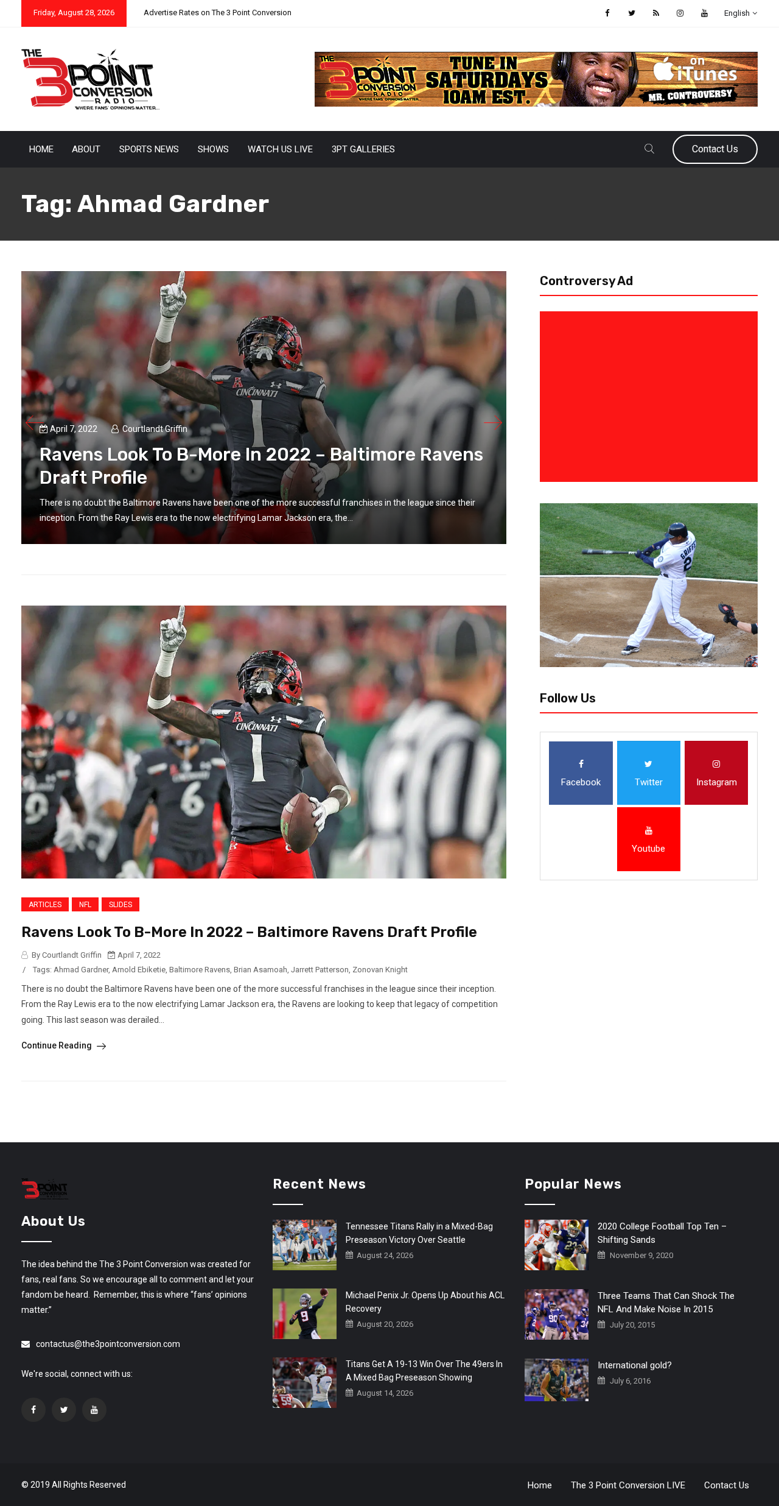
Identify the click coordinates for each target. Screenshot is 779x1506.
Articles (45, 904)
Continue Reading (57, 1045)
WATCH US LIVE (280, 149)
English (737, 13)
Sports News (149, 149)
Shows (213, 149)
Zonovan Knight (380, 969)
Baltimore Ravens (199, 969)
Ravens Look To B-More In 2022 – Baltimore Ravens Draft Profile (249, 932)
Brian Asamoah (260, 969)
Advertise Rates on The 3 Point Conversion (218, 12)
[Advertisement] (651, 396)
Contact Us (715, 149)
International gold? (635, 1365)
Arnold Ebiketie (139, 969)
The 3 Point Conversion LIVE (628, 1485)
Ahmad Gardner (81, 969)
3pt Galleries (363, 149)
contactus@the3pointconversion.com (108, 1344)
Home (41, 149)
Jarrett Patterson (320, 969)
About (86, 149)
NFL (85, 904)
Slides (120, 904)
